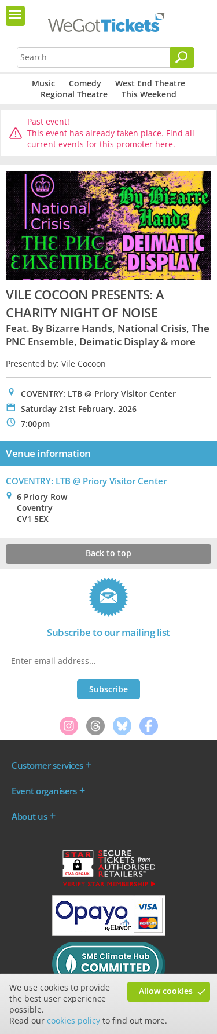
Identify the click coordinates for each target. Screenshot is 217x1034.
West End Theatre (150, 83)
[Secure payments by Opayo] (108, 932)
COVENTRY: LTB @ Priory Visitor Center (86, 481)
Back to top (108, 552)
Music (43, 83)
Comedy (85, 83)
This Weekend (149, 94)
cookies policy (73, 1020)
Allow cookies (166, 990)
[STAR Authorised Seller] (108, 885)
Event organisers (44, 790)
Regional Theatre (74, 94)
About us (29, 816)
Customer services (47, 765)
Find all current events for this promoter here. (110, 138)
